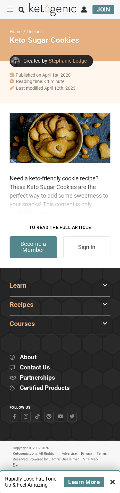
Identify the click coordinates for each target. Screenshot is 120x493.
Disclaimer (70, 459)
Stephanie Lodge (68, 61)
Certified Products (45, 388)
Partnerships (37, 378)
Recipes (35, 31)
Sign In (86, 247)
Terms (102, 453)
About (28, 357)
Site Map (90, 459)
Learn (18, 285)
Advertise (69, 453)
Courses (22, 324)
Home (15, 31)
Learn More (84, 482)
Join (103, 9)
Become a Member (33, 247)
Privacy (86, 453)
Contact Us (35, 367)
